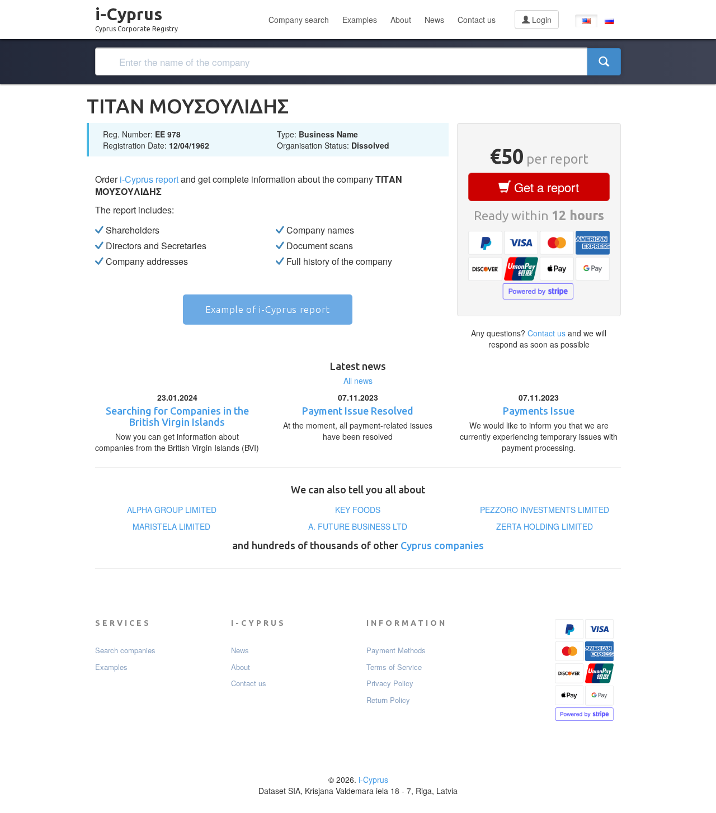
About (400, 19)
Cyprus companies (442, 545)
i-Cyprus (136, 16)
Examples (359, 19)
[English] (586, 21)
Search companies (125, 650)
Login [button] (541, 19)
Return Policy (388, 700)
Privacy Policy (389, 683)
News (434, 19)
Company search (298, 19)
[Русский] (609, 21)
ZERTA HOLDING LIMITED (544, 526)
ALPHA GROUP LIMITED (171, 509)
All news (358, 380)
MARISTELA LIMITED (171, 526)
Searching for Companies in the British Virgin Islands (177, 416)
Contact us (477, 19)
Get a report (545, 187)
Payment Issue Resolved (357, 410)
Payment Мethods (396, 650)
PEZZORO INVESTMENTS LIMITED (544, 509)
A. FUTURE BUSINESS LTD (357, 526)
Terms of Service (394, 667)
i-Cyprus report (149, 179)
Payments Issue (538, 410)
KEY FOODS (357, 509)
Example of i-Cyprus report (267, 309)
